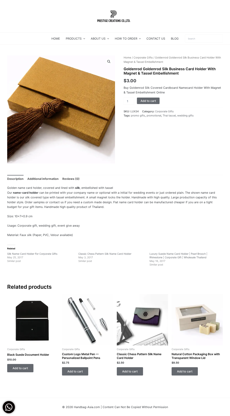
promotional (154, 115)
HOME (55, 38)
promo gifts (138, 115)
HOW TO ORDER (126, 38)
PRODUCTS (74, 38)
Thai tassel (169, 115)
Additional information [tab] (43, 179)
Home (127, 57)
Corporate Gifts (143, 57)
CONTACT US (155, 38)
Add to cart (148, 101)
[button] (83, 38)
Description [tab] (15, 179)
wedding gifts (185, 115)
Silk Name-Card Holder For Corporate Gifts (32, 253)
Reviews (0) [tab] (71, 179)
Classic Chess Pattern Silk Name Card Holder (104, 253)
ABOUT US (98, 38)
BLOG (175, 38)
